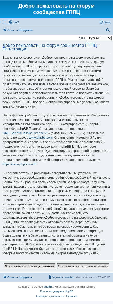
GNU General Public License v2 (25, 133)
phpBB (48, 286)
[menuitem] (14, 22)
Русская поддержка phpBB (56, 291)
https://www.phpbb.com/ (19, 164)
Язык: (82, 37)
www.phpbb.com (41, 137)
